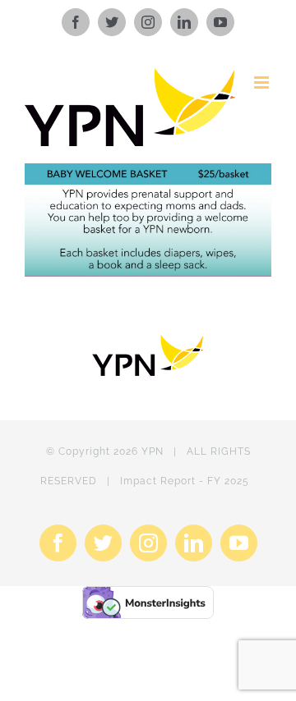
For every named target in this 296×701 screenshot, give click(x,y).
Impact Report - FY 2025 (184, 481)
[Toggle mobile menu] (262, 82)
